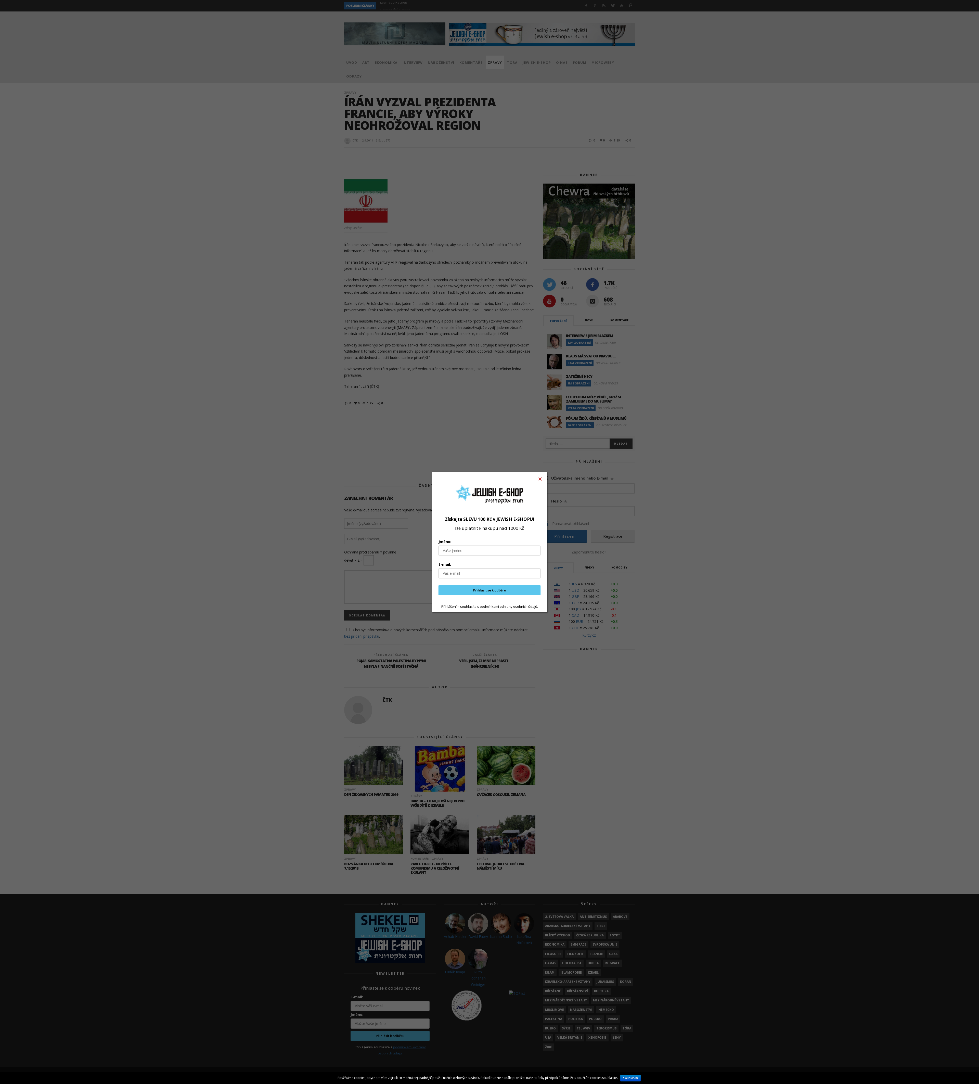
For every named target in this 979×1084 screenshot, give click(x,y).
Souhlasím (630, 1078)
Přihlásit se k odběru (489, 590)
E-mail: (445, 564)
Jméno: (445, 541)
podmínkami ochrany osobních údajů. (509, 606)
